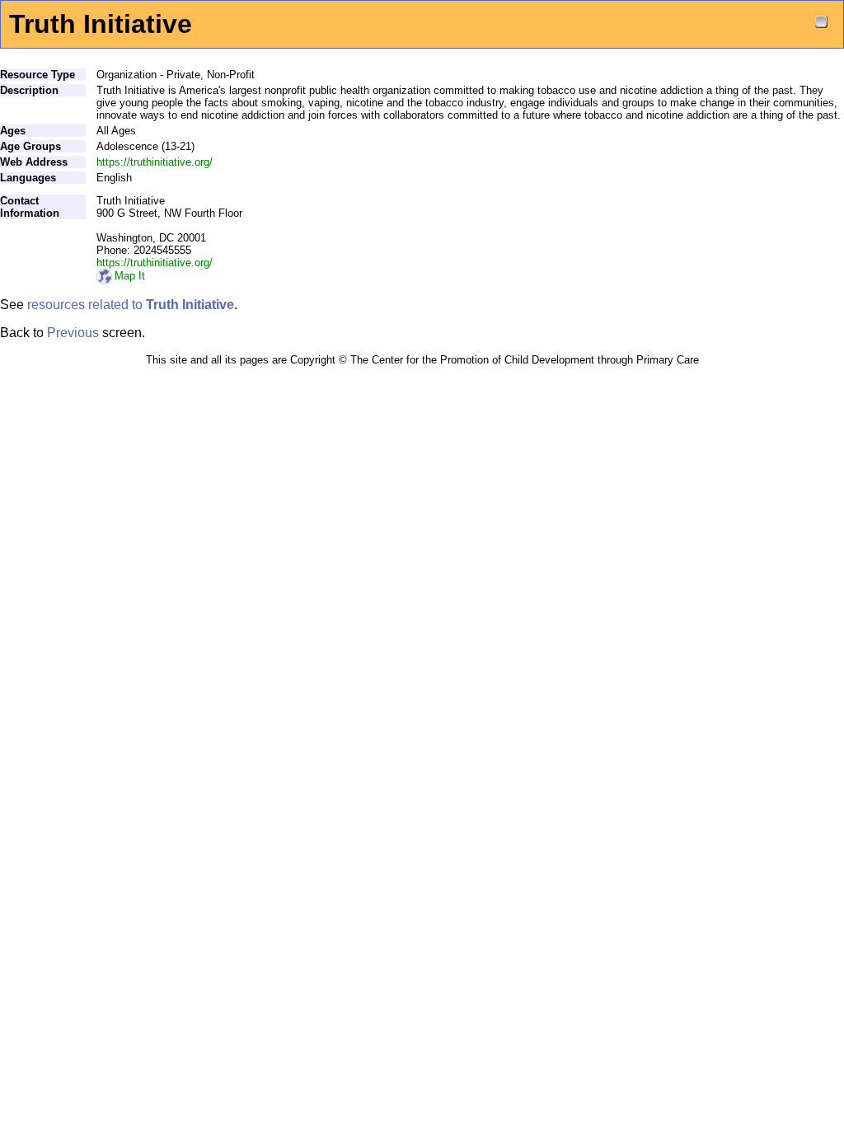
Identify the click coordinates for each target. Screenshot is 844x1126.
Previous (73, 333)
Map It (130, 276)
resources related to (130, 305)
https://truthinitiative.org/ (154, 162)
